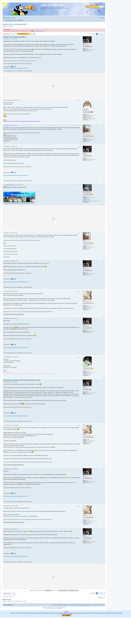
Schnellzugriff (8, 17)
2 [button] (98, 34)
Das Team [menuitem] (72, 605)
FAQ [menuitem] (14, 17)
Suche (100, 7)
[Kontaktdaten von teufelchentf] (89, 119)
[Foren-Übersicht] (22, 9)
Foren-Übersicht (9, 605)
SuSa (84, 133)
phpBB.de (60, 608)
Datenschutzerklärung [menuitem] (63, 605)
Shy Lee (84, 300)
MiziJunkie (85, 366)
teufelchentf (85, 109)
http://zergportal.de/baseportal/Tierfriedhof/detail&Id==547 (15, 68)
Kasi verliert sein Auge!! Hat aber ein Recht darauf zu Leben (22, 380)
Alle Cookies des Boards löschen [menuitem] (84, 605)
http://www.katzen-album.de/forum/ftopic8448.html (16, 516)
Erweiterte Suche (103, 7)
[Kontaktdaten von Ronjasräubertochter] (89, 202)
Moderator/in (10, 26)
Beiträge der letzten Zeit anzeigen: (36, 590)
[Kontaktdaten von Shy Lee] (89, 309)
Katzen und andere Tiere (38, 31)
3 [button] (100, 34)
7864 (88, 196)
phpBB (49, 607)
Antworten (6, 34)
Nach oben (103, 72)
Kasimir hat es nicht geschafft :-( (15, 24)
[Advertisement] (53, 85)
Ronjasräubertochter (87, 191)
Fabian (84, 43)
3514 (88, 138)
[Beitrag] (3, 38)
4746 (88, 305)
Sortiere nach (55, 590)
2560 (88, 371)
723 (87, 48)
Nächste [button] (104, 34)
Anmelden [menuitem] (102, 17)
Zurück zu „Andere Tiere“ (9, 596)
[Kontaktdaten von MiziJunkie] (89, 375)
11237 (88, 114)
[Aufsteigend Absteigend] (72, 590)
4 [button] (102, 34)
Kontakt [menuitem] (54, 605)
